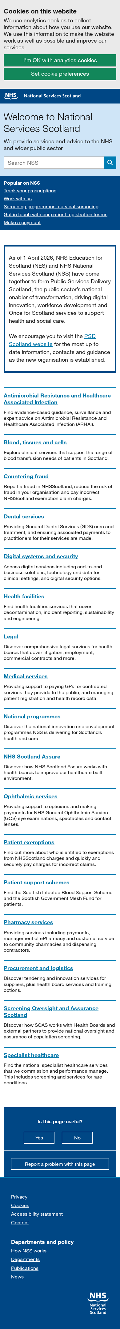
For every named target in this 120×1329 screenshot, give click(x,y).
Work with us (18, 198)
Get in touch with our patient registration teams (55, 214)
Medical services (26, 676)
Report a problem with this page (60, 1164)
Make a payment (22, 222)
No (83, 1137)
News (17, 1276)
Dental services (24, 516)
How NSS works (28, 1250)
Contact (20, 1222)
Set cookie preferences (60, 73)
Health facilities (24, 596)
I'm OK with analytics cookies (60, 60)
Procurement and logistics (38, 968)
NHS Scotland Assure (32, 756)
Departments (25, 1259)
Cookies (20, 1205)
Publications (24, 1268)
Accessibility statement (37, 1214)
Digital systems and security (41, 556)
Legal (11, 636)
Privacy (19, 1196)
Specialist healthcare (31, 1055)
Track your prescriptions (30, 190)
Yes (44, 1137)
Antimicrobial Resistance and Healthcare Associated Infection (57, 398)
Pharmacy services (28, 922)
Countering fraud (26, 476)
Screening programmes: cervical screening (51, 206)
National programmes (32, 716)
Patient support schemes (37, 882)
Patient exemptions (29, 842)
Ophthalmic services (31, 796)
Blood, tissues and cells (35, 442)
